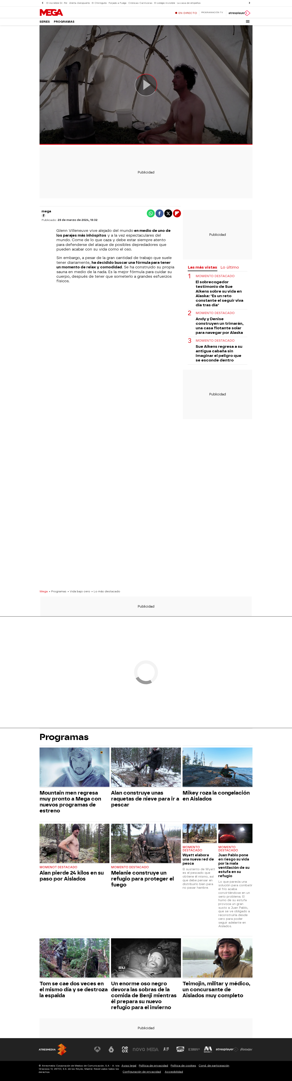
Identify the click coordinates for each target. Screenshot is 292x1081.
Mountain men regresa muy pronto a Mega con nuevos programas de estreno (70, 802)
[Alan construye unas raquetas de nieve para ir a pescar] (146, 768)
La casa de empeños (189, 3)
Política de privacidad (153, 1065)
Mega (44, 591)
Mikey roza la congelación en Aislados (216, 796)
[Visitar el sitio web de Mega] (153, 1049)
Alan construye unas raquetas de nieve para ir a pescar (145, 799)
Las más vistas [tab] (202, 267)
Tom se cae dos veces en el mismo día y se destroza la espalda (74, 989)
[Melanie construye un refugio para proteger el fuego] (146, 844)
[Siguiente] (249, 3)
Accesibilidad (174, 1071)
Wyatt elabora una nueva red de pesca (198, 859)
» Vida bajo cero (79, 591)
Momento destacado (215, 276)
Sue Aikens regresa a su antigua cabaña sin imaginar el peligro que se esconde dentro (219, 353)
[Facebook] (43, 216)
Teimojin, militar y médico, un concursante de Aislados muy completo (216, 989)
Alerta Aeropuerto (79, 3)
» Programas (57, 591)
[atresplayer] (239, 13)
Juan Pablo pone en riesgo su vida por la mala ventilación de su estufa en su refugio (233, 865)
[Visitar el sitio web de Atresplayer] (227, 1049)
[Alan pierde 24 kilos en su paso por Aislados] (74, 844)
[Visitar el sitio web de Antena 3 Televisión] (97, 1049)
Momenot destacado (58, 867)
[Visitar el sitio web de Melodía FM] (208, 1049)
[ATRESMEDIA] (53, 1049)
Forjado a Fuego (117, 3)
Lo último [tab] (229, 267)
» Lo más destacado (105, 591)
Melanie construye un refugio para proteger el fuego (142, 879)
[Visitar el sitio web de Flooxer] (246, 1049)
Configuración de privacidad (142, 1071)
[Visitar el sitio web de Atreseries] (166, 1049)
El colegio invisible (164, 3)
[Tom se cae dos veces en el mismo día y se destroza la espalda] (74, 958)
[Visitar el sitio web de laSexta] (111, 1049)
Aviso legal (128, 1065)
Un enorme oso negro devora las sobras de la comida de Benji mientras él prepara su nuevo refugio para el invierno (144, 995)
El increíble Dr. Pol (56, 3)
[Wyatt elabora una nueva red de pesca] (200, 834)
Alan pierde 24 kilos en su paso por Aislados (72, 876)
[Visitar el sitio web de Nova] (139, 1049)
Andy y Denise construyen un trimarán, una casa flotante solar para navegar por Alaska (220, 325)
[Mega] (64, 13)
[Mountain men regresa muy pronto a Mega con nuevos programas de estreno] (74, 768)
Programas (64, 21)
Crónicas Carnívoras (140, 3)
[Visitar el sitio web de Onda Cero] (180, 1049)
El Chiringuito (99, 3)
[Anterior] (42, 3)
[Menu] (247, 21)
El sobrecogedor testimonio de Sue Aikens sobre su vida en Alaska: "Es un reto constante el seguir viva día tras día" (219, 293)
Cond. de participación (214, 1065)
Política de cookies (183, 1065)
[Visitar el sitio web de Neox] (125, 1049)
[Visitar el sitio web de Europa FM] (194, 1049)
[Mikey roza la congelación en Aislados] (217, 768)
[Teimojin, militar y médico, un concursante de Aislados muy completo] (217, 958)
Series (45, 21)
